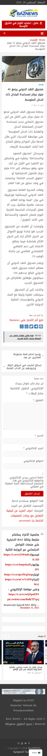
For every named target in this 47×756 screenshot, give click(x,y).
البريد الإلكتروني (33, 448)
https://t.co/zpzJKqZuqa (18, 574)
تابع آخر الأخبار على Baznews (26, 320)
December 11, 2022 (29, 608)
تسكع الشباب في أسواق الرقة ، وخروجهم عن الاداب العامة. (23, 367)
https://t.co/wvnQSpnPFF (24, 594)
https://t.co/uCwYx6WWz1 (22, 582)
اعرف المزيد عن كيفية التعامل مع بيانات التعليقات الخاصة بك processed (24, 515)
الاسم (39, 435)
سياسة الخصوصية (23, 751)
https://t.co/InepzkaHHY (22, 567)
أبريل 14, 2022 (38, 105)
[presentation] (3, 636)
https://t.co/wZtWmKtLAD (21, 557)
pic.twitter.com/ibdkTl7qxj (23, 599)
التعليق (38, 400)
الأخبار (39, 662)
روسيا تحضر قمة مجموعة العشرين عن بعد (27, 356)
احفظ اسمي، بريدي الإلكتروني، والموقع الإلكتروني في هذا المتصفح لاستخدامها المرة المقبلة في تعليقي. (24, 482)
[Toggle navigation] (42, 33)
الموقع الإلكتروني (33, 461)
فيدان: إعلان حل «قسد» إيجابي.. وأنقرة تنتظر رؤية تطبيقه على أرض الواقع (25, 668)
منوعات (41, 636)
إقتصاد (41, 85)
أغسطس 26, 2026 (33, 672)
